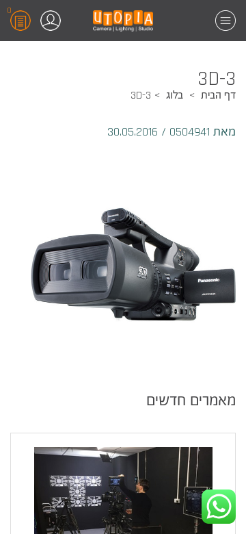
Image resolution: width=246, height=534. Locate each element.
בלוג (174, 95)
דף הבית (218, 95)
